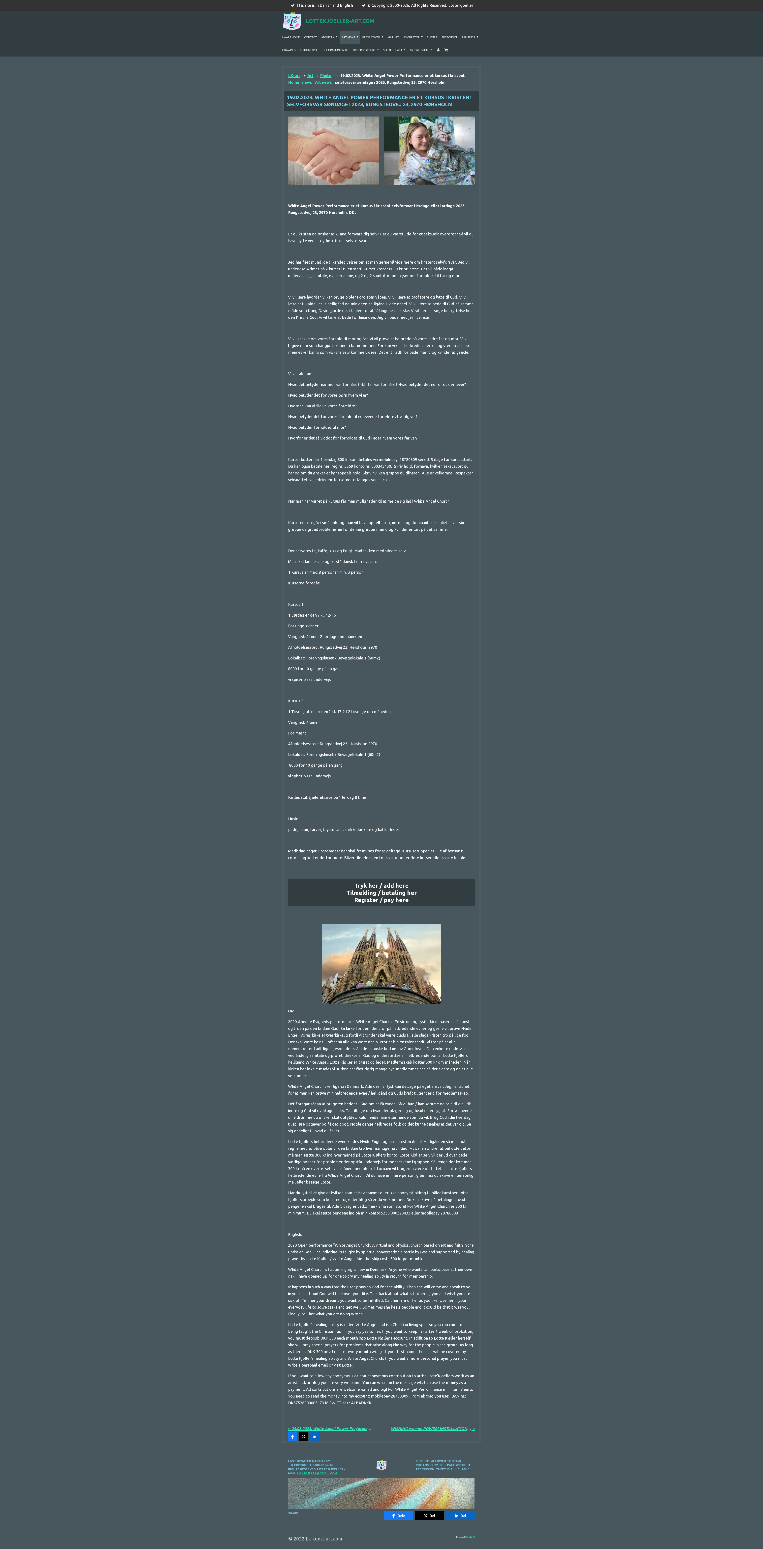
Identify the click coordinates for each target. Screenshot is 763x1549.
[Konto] (438, 50)
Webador (470, 1537)
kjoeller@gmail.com (319, 1473)
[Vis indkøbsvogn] (446, 50)
